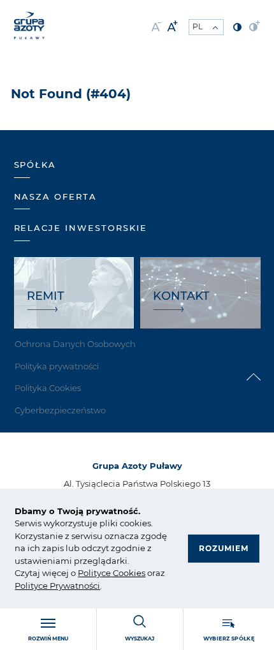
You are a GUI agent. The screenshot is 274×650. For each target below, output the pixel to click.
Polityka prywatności (57, 366)
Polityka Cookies (48, 388)
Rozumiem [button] (224, 548)
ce (106, 573)
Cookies (128, 573)
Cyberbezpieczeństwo (60, 410)
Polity (89, 573)
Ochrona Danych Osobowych (75, 344)
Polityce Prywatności (57, 585)
